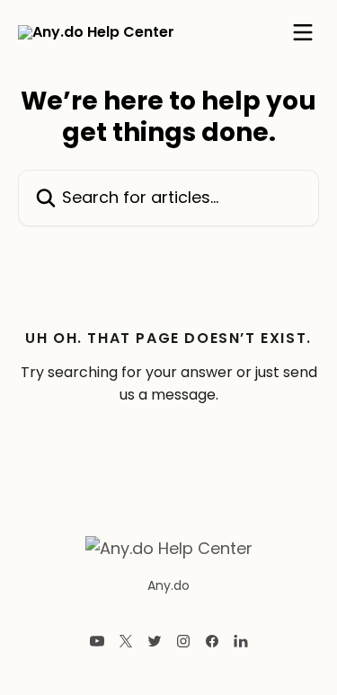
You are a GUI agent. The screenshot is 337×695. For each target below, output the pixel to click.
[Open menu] (303, 32)
